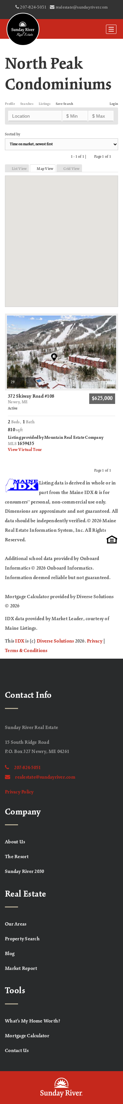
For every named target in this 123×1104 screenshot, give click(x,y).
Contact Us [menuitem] (17, 1050)
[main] (61, 347)
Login (114, 104)
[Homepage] (23, 29)
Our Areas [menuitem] (15, 924)
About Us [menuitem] (15, 842)
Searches (26, 104)
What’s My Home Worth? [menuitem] (32, 1021)
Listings (45, 104)
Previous (90, 156)
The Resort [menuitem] (17, 856)
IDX (19, 641)
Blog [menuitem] (9, 953)
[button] (61, 237)
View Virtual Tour (25, 450)
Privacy (94, 641)
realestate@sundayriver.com (45, 777)
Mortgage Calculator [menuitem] (27, 1036)
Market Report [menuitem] (21, 968)
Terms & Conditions (26, 650)
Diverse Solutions (55, 641)
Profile (10, 104)
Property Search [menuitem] (22, 939)
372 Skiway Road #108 (31, 399)
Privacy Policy (19, 792)
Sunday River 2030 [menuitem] (24, 871)
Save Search (64, 104)
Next (115, 156)
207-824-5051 (27, 767)
